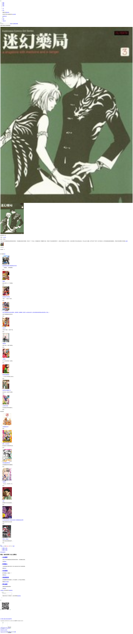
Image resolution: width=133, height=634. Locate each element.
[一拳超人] (5, 357)
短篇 (5, 588)
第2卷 (5, 549)
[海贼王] (5, 279)
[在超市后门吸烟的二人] (5, 388)
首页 (3, 2)
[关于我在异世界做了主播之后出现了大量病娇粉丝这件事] (7, 518)
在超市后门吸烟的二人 (6, 390)
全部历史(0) (4, 16)
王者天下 (4, 327)
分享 (1, 631)
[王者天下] (5, 326)
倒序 (13, 546)
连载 (2, 546)
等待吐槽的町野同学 (6, 462)
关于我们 (2, 618)
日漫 (3, 5)
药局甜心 (4, 564)
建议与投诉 (6, 618)
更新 (3, 3)
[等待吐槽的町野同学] (7, 461)
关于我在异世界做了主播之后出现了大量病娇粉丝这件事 (12, 519)
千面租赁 (4, 481)
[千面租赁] (6, 480)
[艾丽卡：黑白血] (6, 537)
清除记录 (7, 12)
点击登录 (14, 14)
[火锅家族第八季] (7, 425)
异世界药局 (5, 577)
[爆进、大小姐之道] (7, 442)
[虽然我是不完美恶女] (5, 295)
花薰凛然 (4, 343)
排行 (3, 4)
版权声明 (10, 618)
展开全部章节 (2, 552)
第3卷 (7, 546)
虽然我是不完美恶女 (6, 296)
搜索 (11, 23)
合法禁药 (4, 557)
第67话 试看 (6, 581)
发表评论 (19, 595)
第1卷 (5, 550)
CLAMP (4, 237)
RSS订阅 (3, 631)
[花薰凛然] (5, 341)
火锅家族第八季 (5, 426)
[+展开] (126, 241)
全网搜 (16, 23)
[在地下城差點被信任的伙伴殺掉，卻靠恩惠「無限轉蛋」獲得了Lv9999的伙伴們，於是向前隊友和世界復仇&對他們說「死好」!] (5, 310)
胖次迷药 (4, 584)
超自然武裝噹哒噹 (5, 374)
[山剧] (7, 499)
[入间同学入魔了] (5, 404)
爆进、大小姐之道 (5, 443)
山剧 (3, 500)
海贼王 (3, 281)
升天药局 (4, 570)
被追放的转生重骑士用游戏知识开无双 (9, 265)
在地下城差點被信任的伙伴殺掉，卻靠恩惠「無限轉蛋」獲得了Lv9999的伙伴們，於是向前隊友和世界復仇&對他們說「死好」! (25, 312)
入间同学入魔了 (5, 405)
